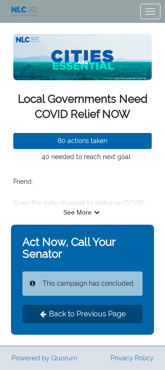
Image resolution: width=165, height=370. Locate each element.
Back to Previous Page (87, 313)
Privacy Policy (132, 358)
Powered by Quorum (44, 358)
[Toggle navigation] (150, 11)
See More (77, 212)
